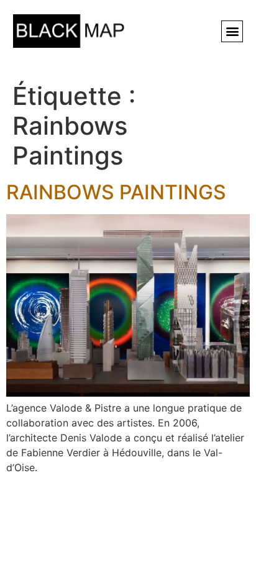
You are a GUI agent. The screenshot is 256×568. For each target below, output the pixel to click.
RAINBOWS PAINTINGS (116, 192)
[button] (232, 31)
